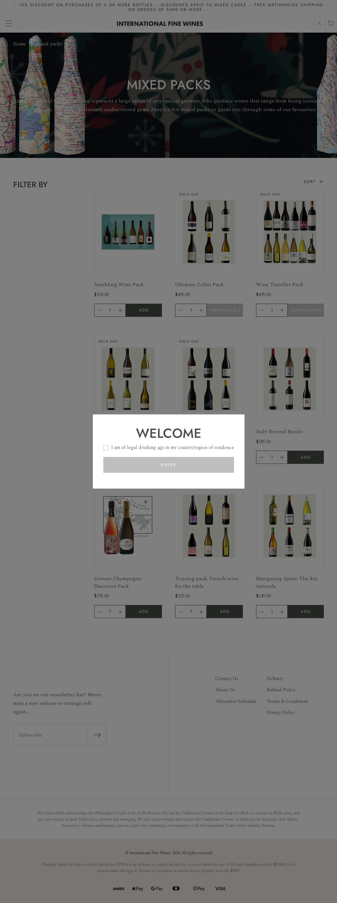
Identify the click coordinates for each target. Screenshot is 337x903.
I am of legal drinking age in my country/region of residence (172, 447)
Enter (168, 465)
